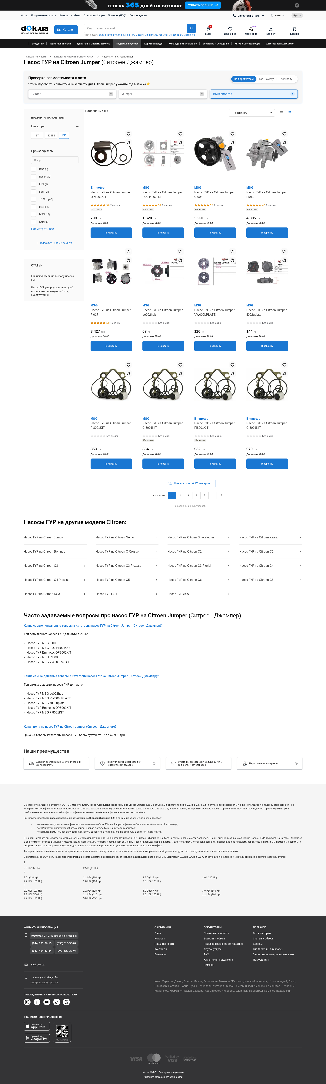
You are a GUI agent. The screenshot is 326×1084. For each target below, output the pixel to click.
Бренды (258, 943)
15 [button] (220, 495)
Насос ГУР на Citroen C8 (256, 580)
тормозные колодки (170, 34)
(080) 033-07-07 (41, 935)
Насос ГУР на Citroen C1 (185, 551)
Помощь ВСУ (261, 959)
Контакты (161, 949)
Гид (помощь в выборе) (268, 949)
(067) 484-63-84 (42, 950)
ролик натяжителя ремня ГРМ (116, 34)
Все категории (262, 933)
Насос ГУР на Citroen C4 (256, 565)
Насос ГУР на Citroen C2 (256, 551)
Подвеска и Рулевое (127, 43)
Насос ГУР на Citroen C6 (185, 580)
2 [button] (180, 495)
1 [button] (172, 495)
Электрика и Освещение (216, 43)
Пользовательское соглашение (223, 943)
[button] (66, 29)
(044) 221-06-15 (42, 943)
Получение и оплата (43, 15)
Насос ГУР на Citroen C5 (113, 580)
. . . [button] (213, 495)
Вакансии (161, 954)
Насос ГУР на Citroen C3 (41, 565)
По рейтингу (240, 112)
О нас (24, 15)
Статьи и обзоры (94, 15)
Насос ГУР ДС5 (178, 594)
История (160, 938)
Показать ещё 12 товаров (192, 483)
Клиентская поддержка (218, 959)
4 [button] (196, 495)
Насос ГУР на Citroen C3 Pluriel (189, 565)
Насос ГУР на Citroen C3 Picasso (118, 565)
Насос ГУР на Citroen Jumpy (43, 537)
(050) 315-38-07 (66, 943)
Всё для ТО (38, 43)
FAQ (206, 954)
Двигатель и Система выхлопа (93, 43)
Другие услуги (212, 949)
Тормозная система (60, 43)
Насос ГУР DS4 (106, 594)
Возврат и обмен (70, 15)
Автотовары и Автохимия (280, 43)
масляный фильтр (146, 34)
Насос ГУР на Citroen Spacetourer (191, 537)
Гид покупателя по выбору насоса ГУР (52, 278)
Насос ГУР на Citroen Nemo (115, 537)
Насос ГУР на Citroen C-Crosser (118, 551)
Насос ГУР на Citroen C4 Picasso (46, 580)
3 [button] (188, 495)
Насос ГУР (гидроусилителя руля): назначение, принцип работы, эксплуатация (52, 291)
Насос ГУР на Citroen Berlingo (44, 551)
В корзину (111, 232)
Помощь (209, 964)
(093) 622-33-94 (66, 950)
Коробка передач (153, 43)
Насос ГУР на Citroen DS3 (42, 594)
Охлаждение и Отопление (183, 43)
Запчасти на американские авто (273, 954)
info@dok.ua (37, 964)
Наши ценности (164, 943)
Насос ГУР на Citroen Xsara (258, 537)
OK (64, 135)
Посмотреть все (42, 229)
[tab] (72, 94)
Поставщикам (138, 15)
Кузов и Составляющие (247, 43)
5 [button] (204, 495)
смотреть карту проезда (44, 982)
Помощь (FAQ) (117, 15)
